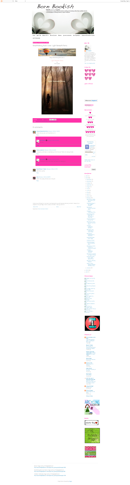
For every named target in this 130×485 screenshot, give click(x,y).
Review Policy (46, 35)
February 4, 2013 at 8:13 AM (53, 140)
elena (37, 177)
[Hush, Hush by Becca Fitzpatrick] (90, 295)
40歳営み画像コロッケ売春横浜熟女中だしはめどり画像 (90, 354)
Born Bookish (42, 140)
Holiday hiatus (89, 387)
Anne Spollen (38, 121)
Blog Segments (76, 35)
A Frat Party (88, 375)
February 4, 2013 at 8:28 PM (44, 177)
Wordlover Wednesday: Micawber (90, 251)
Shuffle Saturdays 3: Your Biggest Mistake (91, 204)
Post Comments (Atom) (43, 209)
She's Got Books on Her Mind (91, 338)
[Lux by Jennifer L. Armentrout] (90, 312)
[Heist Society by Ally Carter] (90, 282)
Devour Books (89, 358)
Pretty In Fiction (89, 396)
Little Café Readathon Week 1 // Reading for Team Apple (90, 341)
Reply (37, 135)
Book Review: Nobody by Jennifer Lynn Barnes (91, 200)
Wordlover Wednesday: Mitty (91, 212)
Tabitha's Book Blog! (90, 352)
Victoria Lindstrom (40, 150)
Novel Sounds (88, 374)
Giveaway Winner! (90, 240)
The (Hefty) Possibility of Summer (91, 370)
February (89, 198)
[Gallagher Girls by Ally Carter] (90, 279)
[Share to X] (53, 119)
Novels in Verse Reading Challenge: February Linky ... (91, 264)
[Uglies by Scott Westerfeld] (90, 300)
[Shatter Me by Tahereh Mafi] (90, 287)
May (88, 192)
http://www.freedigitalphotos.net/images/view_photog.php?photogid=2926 (50, 467)
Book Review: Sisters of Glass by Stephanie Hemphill (91, 247)
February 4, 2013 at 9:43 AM (50, 150)
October (88, 183)
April (88, 194)
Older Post (79, 207)
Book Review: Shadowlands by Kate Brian (90, 235)
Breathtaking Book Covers (88, 35)
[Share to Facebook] (54, 119)
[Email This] (50, 119)
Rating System (53, 35)
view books (93, 156)
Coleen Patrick (89, 368)
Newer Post (35, 207)
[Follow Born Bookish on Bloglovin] (91, 101)
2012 (87, 270)
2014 (87, 176)
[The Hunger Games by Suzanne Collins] (90, 290)
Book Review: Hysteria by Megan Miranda (91, 254)
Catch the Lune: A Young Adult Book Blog (90, 379)
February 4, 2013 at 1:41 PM (52, 169)
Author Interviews (67, 35)
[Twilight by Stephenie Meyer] (90, 305)
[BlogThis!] (51, 119)
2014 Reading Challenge (90, 142)
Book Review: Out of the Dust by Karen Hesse (91, 223)
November (89, 181)
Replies (39, 137)
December (89, 179)
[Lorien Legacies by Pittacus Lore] (90, 297)
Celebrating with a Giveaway (89, 364)
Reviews (60, 35)
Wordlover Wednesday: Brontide (90, 227)
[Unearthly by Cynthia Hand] (90, 302)
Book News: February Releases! (91, 261)
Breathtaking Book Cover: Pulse (90, 238)
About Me (39, 35)
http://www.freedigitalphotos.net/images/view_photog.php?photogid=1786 (50, 475)
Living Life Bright (89, 386)
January (89, 268)
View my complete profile (90, 63)
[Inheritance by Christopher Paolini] (90, 307)
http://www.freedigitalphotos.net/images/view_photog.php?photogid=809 (49, 471)
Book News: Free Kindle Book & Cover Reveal (90, 231)
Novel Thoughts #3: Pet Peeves (90, 392)
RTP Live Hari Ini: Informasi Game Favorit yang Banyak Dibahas (91, 347)
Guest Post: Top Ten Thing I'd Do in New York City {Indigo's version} (91, 382)
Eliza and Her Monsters (90, 359)
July (88, 188)
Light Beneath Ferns (54, 121)
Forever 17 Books (89, 345)
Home (34, 35)
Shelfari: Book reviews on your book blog (90, 160)
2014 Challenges (36, 38)
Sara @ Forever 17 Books (41, 169)
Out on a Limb (89, 363)
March (88, 196)
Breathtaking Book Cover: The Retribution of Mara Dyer (90, 215)
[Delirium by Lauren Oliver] (90, 292)
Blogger (70, 481)
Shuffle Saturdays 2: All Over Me (91, 219)
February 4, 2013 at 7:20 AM (54, 131)
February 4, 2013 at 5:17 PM (53, 159)
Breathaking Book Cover (45, 121)
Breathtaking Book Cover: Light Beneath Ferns (90, 258)
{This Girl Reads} (89, 390)
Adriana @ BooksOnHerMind (42, 131)
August (88, 187)
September (89, 185)
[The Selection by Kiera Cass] (90, 284)
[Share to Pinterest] (55, 119)
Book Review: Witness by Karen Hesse (91, 208)
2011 (87, 272)
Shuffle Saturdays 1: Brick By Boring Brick (91, 243)
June (88, 190)
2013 (87, 178)
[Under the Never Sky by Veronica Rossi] (90, 310)
